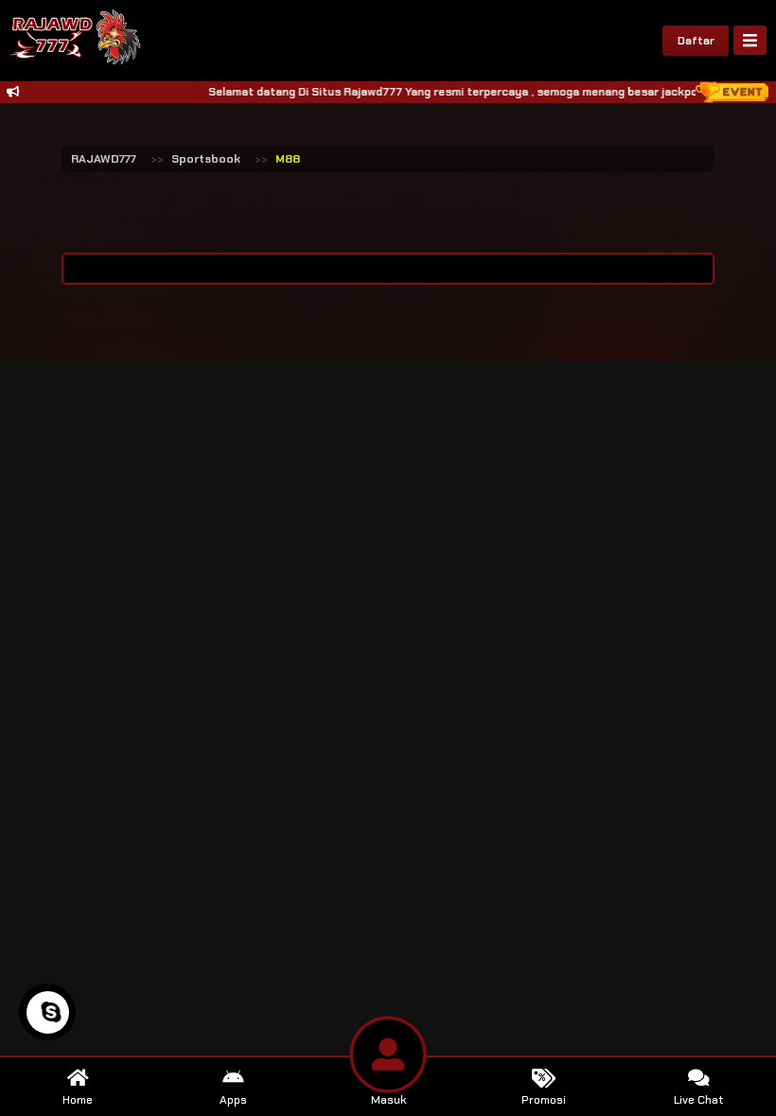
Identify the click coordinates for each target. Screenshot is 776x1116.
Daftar (696, 40)
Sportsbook (205, 158)
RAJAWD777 (103, 158)
